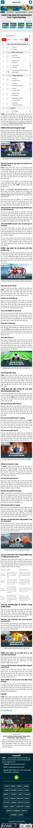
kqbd (10, 123)
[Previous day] (3, 35)
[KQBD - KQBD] (16, 2)
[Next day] (17, 35)
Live (10, 39)
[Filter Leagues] (29, 36)
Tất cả (4, 39)
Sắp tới (22, 39)
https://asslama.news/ (17, 764)
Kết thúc (15, 39)
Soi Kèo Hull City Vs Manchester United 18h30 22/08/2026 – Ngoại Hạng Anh (16, 737)
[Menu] (2, 2)
